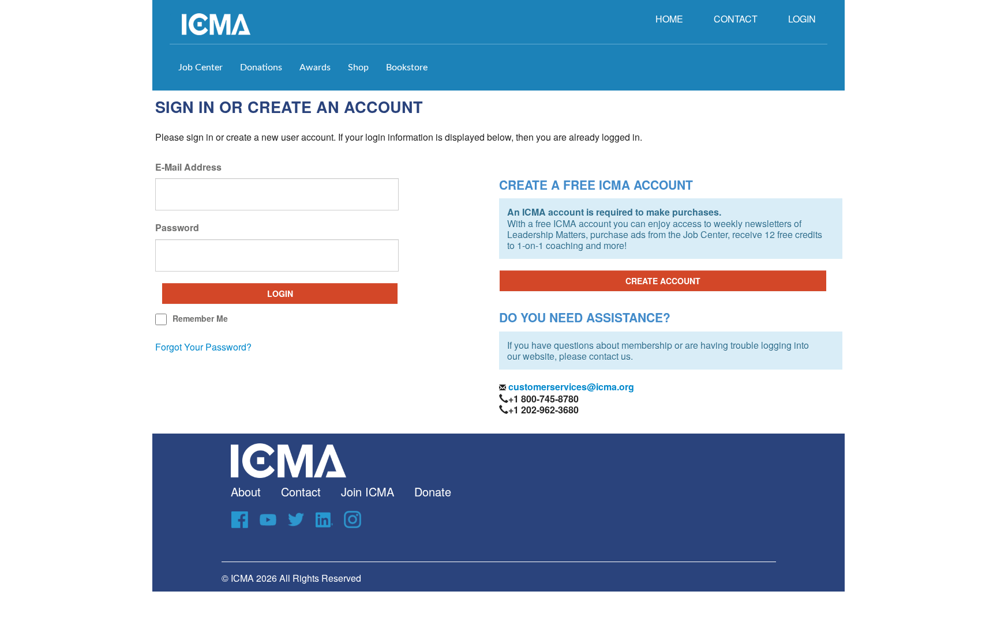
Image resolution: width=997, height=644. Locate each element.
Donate (432, 491)
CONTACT (736, 18)
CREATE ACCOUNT (662, 281)
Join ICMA (367, 491)
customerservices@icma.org (570, 386)
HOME (669, 18)
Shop (358, 67)
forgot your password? (203, 346)
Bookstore (407, 67)
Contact (301, 491)
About (246, 491)
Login (280, 293)
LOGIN (802, 18)
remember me (200, 318)
